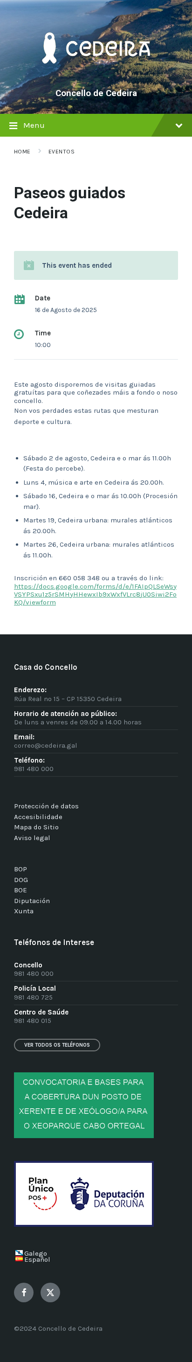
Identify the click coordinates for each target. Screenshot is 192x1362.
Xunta (24, 911)
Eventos (61, 151)
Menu (34, 125)
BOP (20, 869)
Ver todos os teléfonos (57, 1045)
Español (37, 1259)
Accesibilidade (38, 817)
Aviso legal (32, 838)
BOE (20, 890)
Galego (35, 1253)
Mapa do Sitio (36, 827)
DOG (21, 880)
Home (22, 151)
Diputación (32, 900)
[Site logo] (96, 77)
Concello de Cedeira (96, 93)
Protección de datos (46, 806)
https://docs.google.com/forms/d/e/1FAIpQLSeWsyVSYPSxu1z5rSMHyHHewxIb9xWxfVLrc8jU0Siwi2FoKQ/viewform (95, 594)
